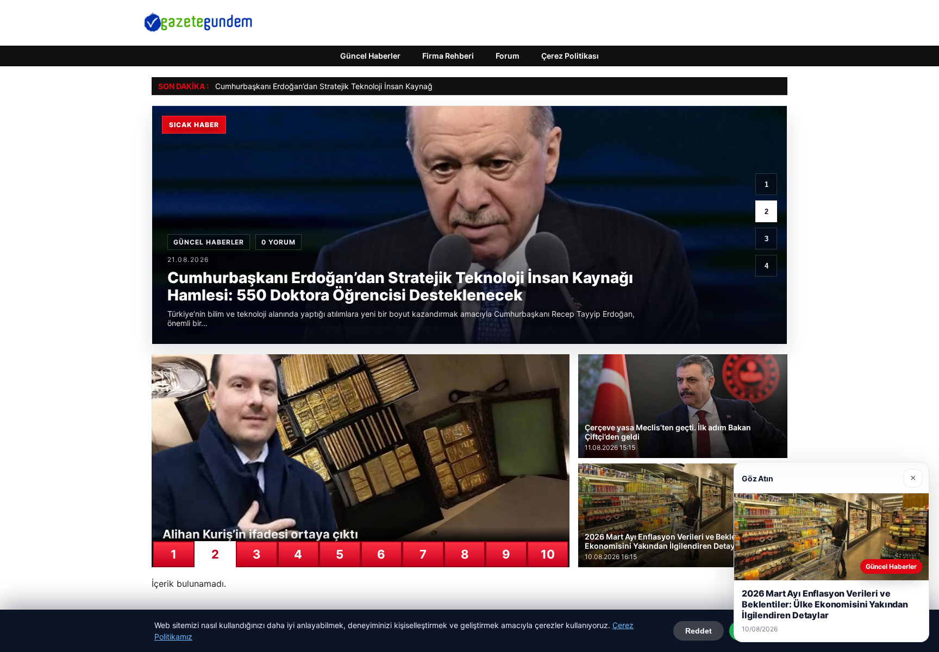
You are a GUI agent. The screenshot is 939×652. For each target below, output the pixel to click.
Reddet (698, 630)
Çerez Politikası (570, 55)
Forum (507, 55)
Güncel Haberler (370, 55)
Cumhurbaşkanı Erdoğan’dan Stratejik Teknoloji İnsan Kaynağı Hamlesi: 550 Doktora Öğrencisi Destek (396, 86)
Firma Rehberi (448, 55)
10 (548, 554)
